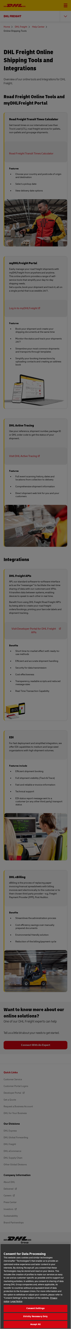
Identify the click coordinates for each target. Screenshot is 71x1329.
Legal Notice (16, 1301)
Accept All (35, 1324)
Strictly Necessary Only (35, 1316)
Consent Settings (35, 1308)
